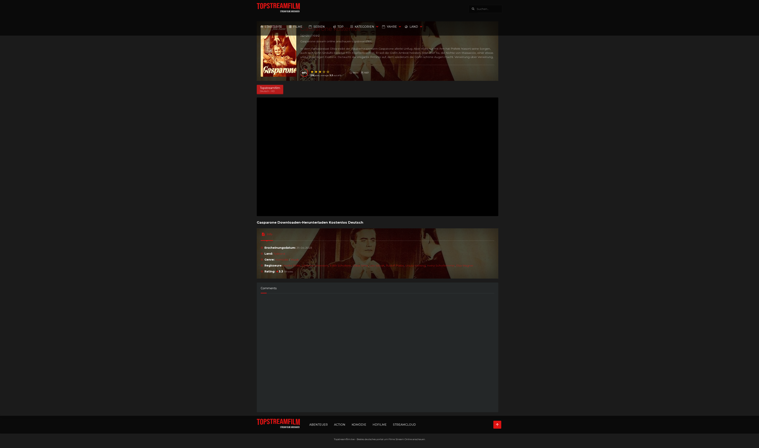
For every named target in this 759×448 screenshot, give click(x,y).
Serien (319, 26)
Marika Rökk (291, 265)
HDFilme (380, 424)
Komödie (281, 259)
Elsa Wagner (464, 265)
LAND (414, 26)
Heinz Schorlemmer (441, 265)
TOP (340, 26)
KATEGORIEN (364, 26)
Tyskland (279, 253)
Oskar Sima (360, 265)
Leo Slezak (376, 265)
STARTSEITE (273, 26)
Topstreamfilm (342, 439)
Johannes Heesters (315, 265)
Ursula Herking (415, 265)
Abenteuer (318, 424)
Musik (295, 259)
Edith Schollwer (340, 265)
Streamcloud (404, 424)
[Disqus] (377, 351)
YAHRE (392, 26)
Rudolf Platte (395, 265)
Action (339, 424)
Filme (297, 26)
